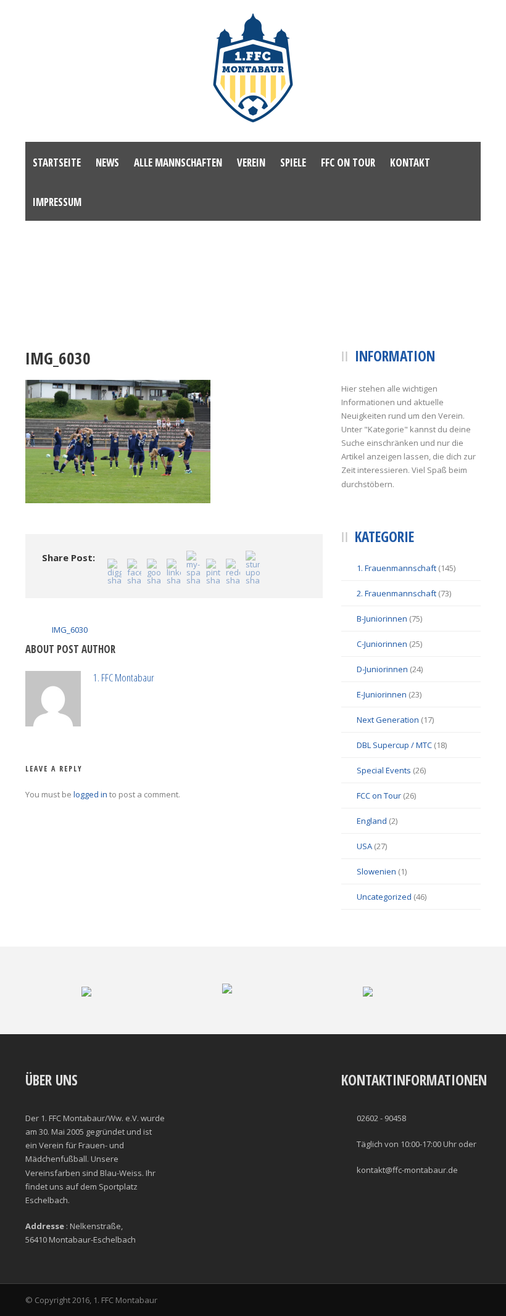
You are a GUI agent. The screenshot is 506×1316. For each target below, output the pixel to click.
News (107, 162)
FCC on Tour (379, 795)
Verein (251, 162)
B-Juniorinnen (382, 618)
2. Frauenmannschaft (396, 593)
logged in (90, 794)
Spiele (293, 162)
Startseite (57, 162)
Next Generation (388, 719)
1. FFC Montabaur (123, 677)
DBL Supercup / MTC (394, 745)
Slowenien (376, 871)
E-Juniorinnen (382, 694)
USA (364, 846)
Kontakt (410, 162)
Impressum (57, 202)
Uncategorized (384, 896)
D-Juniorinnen (382, 669)
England (372, 820)
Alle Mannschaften (178, 162)
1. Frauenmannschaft (396, 568)
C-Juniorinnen (382, 643)
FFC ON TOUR (348, 162)
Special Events (384, 770)
